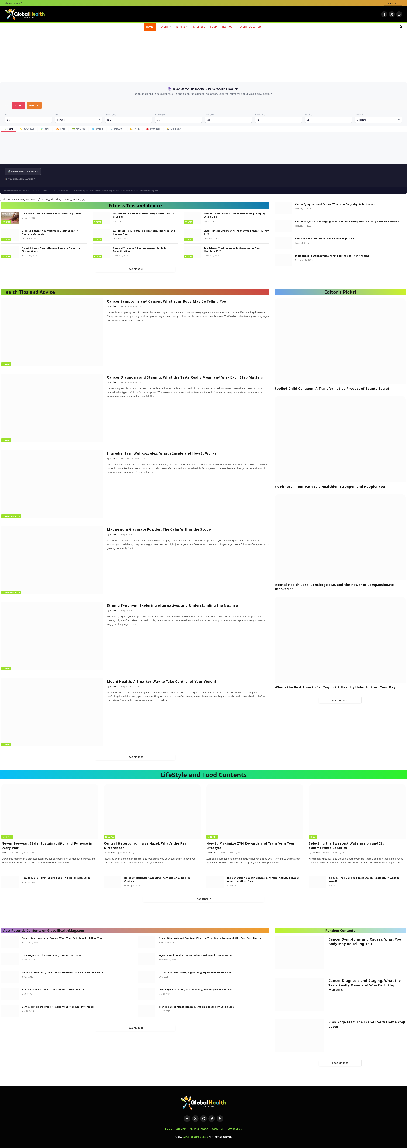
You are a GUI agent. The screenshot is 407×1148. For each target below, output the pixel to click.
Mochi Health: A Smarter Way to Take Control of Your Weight (162, 681)
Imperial (34, 105)
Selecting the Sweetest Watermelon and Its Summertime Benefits (346, 845)
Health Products (11, 516)
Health (163, 26)
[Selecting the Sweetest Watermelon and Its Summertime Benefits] (357, 811)
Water (97, 129)
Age (7, 115)
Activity (359, 115)
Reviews (227, 26)
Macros (78, 129)
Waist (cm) (260, 115)
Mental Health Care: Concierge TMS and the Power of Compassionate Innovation (334, 587)
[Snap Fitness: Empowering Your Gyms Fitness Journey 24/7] (192, 235)
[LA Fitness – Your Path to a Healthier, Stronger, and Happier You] (101, 235)
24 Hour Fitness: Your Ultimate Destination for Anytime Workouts (50, 232)
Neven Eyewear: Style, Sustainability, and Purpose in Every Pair (46, 845)
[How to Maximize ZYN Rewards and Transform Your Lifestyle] (254, 811)
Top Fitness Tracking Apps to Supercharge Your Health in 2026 (232, 249)
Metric (18, 105)
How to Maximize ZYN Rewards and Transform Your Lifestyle (250, 845)
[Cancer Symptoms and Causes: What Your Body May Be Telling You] (283, 208)
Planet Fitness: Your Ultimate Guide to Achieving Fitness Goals (51, 249)
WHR (135, 129)
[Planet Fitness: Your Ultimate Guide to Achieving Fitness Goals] (10, 252)
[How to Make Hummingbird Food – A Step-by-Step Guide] (10, 882)
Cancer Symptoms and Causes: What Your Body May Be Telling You (335, 204)
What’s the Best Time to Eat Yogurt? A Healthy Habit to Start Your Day (335, 687)
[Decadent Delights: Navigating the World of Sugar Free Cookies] (112, 882)
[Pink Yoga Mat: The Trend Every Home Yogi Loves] (10, 218)
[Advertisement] (203, 54)
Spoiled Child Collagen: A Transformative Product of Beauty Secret (332, 388)
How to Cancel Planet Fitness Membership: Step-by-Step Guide (235, 215)
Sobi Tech (114, 306)
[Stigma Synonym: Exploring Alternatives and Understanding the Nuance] (52, 636)
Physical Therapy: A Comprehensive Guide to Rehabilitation (140, 249)
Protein (153, 129)
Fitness (180, 26)
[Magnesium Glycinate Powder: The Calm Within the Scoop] (52, 560)
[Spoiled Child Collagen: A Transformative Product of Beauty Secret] (340, 341)
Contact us (393, 3)
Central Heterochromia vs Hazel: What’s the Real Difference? (146, 845)
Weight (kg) (160, 115)
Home (149, 26)
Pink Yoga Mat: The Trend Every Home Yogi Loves (51, 213)
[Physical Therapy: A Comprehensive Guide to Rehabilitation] (101, 252)
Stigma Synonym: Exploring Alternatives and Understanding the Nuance (172, 605)
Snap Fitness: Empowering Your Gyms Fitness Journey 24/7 (236, 232)
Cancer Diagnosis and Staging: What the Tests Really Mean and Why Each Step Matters (347, 221)
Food (213, 26)
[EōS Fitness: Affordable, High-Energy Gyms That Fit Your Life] (101, 218)
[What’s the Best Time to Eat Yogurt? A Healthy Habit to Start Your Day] (340, 640)
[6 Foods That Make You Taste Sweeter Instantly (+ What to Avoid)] (317, 882)
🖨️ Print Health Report (23, 171)
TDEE (61, 129)
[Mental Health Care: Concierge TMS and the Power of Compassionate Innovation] (340, 537)
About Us (218, 1128)
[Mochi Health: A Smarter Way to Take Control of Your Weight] (52, 712)
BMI (8, 129)
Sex (57, 115)
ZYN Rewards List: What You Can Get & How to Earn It (54, 989)
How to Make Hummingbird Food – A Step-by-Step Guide (56, 877)
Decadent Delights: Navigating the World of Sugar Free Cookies (157, 879)
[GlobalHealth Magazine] (25, 14)
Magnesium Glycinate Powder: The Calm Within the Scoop (159, 529)
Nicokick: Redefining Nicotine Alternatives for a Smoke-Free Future (62, 972)
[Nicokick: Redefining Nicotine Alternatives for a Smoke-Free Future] (10, 977)
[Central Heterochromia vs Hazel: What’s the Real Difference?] (152, 811)
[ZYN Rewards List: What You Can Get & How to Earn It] (10, 994)
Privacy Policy (199, 1128)
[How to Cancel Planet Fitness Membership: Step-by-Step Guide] (192, 218)
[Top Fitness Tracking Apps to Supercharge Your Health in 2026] (192, 252)
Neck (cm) (209, 115)
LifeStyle (199, 26)
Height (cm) (110, 115)
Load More (133, 269)
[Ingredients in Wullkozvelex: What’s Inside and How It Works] (283, 260)
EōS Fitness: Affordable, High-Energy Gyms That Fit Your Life (144, 215)
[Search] (400, 26)
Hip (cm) (308, 115)
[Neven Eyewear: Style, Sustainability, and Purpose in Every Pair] (49, 811)
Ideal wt (116, 129)
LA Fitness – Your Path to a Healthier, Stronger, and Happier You (144, 232)
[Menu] (7, 26)
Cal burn (174, 129)
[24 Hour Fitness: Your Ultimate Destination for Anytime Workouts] (10, 235)
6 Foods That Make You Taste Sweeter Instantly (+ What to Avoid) (364, 879)
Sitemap (181, 1128)
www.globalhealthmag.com (195, 1136)
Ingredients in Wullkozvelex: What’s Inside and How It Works (332, 255)
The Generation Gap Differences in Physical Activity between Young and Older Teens (263, 879)
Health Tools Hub (249, 26)
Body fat (26, 129)
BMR (45, 129)
